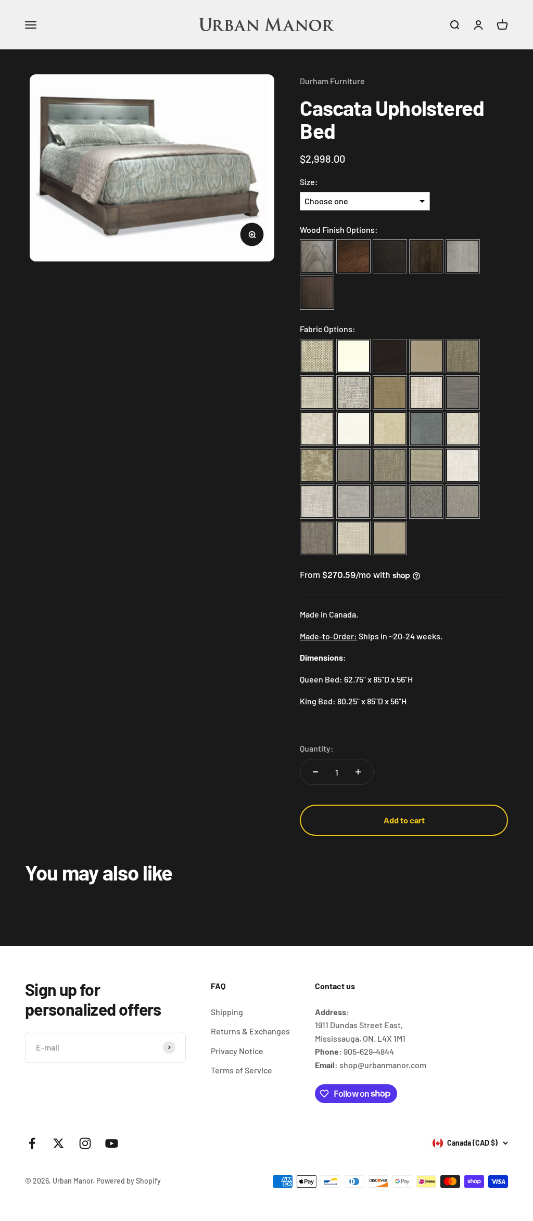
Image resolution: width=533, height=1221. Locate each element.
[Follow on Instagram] (85, 1143)
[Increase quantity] (358, 771)
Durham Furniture (332, 81)
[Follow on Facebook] (32, 1143)
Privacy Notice (237, 1051)
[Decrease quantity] (315, 771)
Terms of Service (241, 1070)
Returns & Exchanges (250, 1031)
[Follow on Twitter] (59, 1143)
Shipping (227, 1012)
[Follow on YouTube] (112, 1143)
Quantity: (317, 748)
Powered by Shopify (128, 1180)
